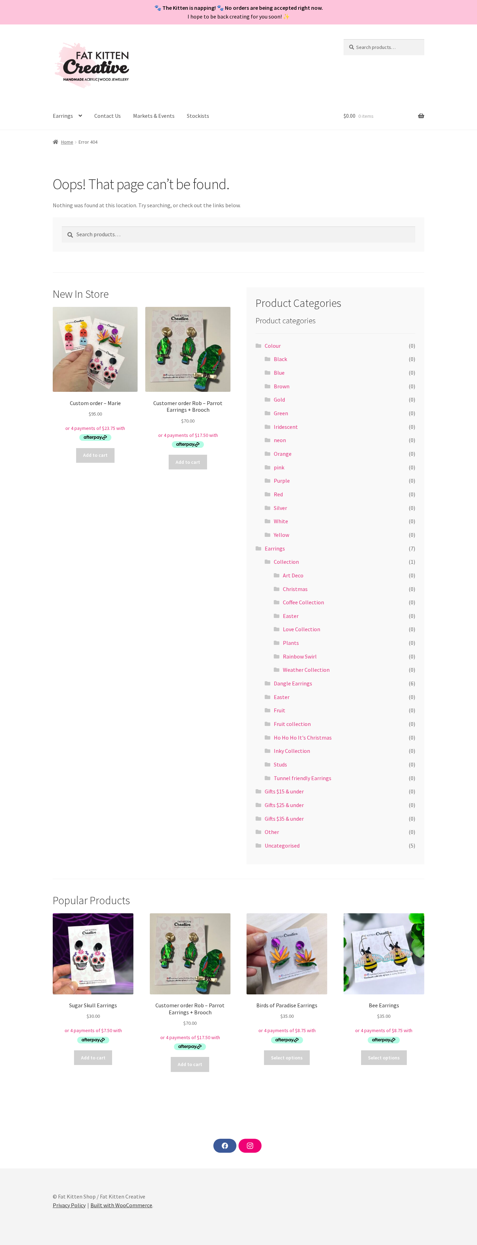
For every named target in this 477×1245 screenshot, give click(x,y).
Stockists (198, 115)
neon (280, 440)
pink (279, 467)
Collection (286, 561)
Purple (282, 480)
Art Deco (293, 575)
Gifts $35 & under (284, 818)
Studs (280, 764)
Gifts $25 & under (284, 804)
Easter (291, 615)
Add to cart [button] (95, 455)
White (281, 521)
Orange (283, 453)
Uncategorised (282, 845)
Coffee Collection (303, 602)
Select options (287, 1058)
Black (280, 358)
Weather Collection (306, 669)
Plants (291, 642)
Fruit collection (292, 723)
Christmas (295, 588)
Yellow (281, 534)
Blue (279, 372)
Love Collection (301, 629)
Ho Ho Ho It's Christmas (303, 737)
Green (281, 413)
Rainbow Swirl (300, 656)
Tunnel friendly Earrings (302, 778)
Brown (281, 386)
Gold (279, 399)
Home (67, 142)
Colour (273, 345)
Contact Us (107, 115)
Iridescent (286, 426)
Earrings (63, 115)
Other (272, 831)
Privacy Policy (69, 1205)
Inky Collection (292, 750)
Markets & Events (154, 115)
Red (278, 494)
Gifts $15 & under (284, 791)
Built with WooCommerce (121, 1205)
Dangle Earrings (293, 683)
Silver (280, 507)
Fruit (279, 710)
